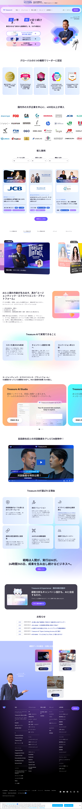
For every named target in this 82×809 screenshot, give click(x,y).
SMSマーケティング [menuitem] (33, 744)
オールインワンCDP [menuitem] (19, 775)
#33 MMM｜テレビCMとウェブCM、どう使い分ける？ (46, 634)
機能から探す (58, 157)
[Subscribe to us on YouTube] (64, 792)
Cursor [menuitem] (30, 771)
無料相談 (76, 10)
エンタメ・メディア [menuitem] (33, 719)
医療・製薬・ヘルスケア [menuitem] (33, 724)
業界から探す (38, 157)
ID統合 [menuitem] (16, 780)
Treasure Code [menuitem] (18, 740)
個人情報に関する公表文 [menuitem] (12, 790)
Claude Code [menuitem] (31, 762)
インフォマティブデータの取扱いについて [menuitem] (24, 790)
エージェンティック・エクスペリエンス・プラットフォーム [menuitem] (21, 719)
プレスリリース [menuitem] (62, 719)
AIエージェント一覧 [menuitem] (19, 743)
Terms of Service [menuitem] (47, 790)
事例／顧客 (34, 10)
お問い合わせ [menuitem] (61, 729)
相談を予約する (67, 668)
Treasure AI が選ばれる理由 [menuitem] (21, 715)
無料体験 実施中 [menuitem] (18, 727)
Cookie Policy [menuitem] (54, 790)
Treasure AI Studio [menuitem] (19, 735)
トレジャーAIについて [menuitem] (63, 714)
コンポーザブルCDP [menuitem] (19, 778)
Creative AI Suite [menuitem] (18, 755)
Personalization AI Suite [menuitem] (20, 758)
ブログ (20, 621)
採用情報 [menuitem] (61, 724)
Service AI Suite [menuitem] (18, 763)
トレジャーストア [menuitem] (62, 726)
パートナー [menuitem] (61, 763)
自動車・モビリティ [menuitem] (33, 714)
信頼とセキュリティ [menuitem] (19, 725)
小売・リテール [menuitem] (32, 726)
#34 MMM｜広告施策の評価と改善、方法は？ (45, 625)
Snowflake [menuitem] (31, 754)
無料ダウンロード (43, 668)
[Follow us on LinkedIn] (60, 792)
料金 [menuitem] (50, 730)
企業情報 (49, 10)
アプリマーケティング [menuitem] (33, 747)
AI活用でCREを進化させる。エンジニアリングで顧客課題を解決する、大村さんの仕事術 (56, 628)
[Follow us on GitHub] (77, 792)
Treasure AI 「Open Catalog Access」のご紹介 (46, 631)
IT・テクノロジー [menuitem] (32, 729)
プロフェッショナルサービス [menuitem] (64, 760)
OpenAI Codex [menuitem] (32, 764)
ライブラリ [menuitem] (51, 714)
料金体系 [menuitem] (16, 722)
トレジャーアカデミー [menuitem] (53, 720)
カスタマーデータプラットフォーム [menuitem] (21, 772)
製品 (17, 10)
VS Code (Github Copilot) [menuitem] (32, 768)
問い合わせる (55, 695)
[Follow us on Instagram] (74, 792)
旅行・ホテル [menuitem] (31, 732)
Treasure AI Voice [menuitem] (19, 737)
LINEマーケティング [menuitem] (33, 742)
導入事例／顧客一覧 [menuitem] (44, 712)
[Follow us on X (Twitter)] (71, 792)
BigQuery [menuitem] (31, 759)
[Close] (80, 805)
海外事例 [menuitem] (42, 715)
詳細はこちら (41, 569)
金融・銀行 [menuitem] (31, 721)
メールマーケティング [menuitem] (33, 739)
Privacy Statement (33, 807)
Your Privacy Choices (11, 803)
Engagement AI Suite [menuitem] (19, 753)
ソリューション (24, 10)
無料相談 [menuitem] (51, 733)
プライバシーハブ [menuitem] (62, 732)
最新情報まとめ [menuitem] (62, 716)
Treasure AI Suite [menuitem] (19, 750)
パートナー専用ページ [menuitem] (63, 766)
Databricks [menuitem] (31, 757)
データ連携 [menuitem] (17, 783)
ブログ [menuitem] (50, 716)
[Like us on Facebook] (67, 792)
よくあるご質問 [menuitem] (34, 790)
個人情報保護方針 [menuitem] (5, 790)
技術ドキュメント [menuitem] (53, 723)
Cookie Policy (42, 807)
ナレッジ (41, 10)
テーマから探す (21, 157)
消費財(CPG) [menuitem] (31, 716)
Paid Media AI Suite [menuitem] (19, 760)
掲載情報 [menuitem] (61, 721)
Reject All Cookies (69, 805)
